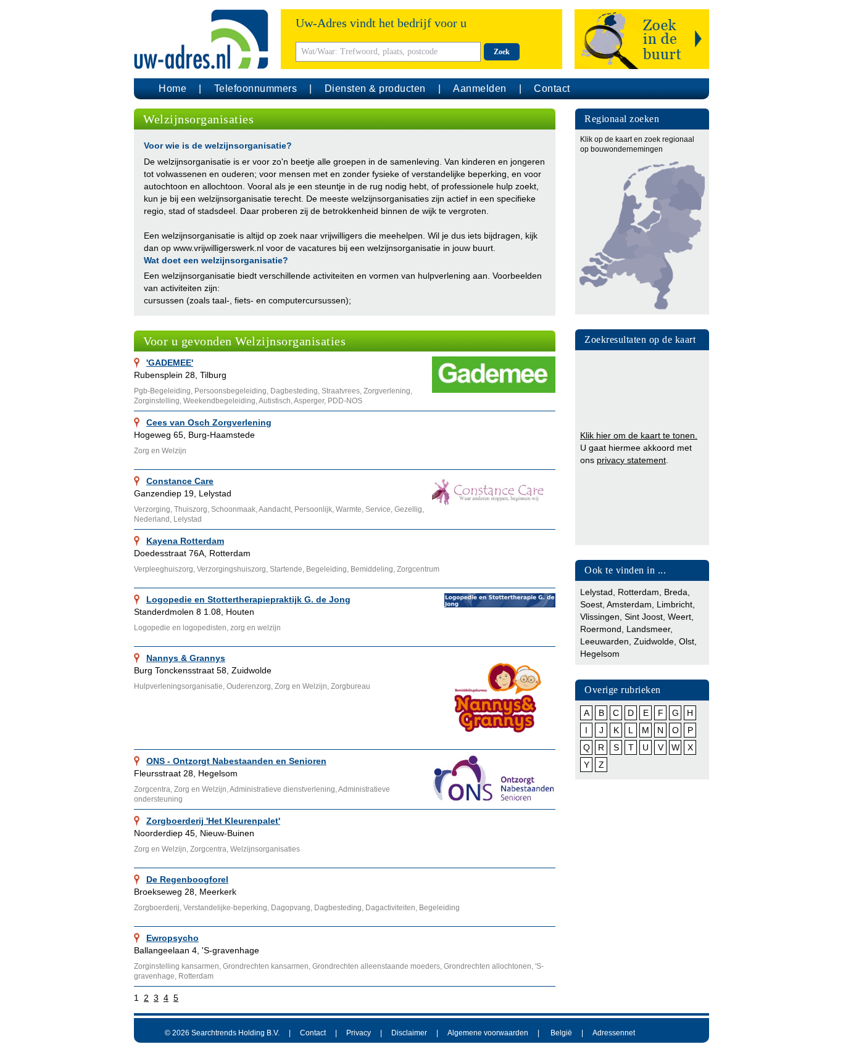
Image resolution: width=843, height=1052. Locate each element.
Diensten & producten (375, 88)
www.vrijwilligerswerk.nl (218, 248)
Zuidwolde (654, 641)
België (561, 1033)
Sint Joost (644, 617)
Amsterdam (629, 604)
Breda (675, 592)
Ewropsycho (172, 938)
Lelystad (596, 592)
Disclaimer (409, 1033)
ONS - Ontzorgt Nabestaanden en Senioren (236, 761)
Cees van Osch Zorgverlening (209, 422)
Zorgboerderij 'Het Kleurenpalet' (213, 821)
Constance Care (180, 481)
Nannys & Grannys (185, 658)
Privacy (358, 1033)
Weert (679, 617)
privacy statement (631, 460)
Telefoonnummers (255, 88)
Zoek (502, 51)
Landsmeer (648, 629)
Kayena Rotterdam (185, 541)
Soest (591, 604)
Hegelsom (600, 654)
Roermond (600, 629)
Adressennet (613, 1033)
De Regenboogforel (187, 879)
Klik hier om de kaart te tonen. (638, 435)
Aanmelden (480, 88)
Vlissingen (600, 617)
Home (172, 88)
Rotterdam (638, 592)
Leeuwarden (604, 641)
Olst (686, 641)
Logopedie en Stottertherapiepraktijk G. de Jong (248, 599)
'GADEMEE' (169, 363)
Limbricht (674, 604)
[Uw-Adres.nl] (201, 39)
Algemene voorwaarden (487, 1033)
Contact (552, 88)
